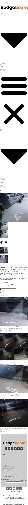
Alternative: (3, 292)
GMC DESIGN (4, 286)
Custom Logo (3, 67)
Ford (1, 65)
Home (1, 13)
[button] (14, 100)
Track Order (3, 69)
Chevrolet (2, 63)
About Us (2, 70)
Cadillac (2, 66)
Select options (7, 330)
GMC (1, 62)
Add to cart (3, 291)
